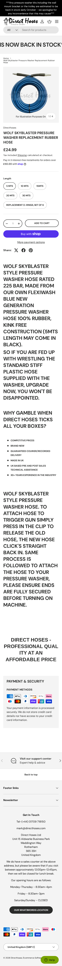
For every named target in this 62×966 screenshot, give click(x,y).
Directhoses (9, 127)
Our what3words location (31, 910)
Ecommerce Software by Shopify (38, 958)
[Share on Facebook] (23, 250)
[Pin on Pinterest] (30, 250)
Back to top (31, 774)
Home (6, 58)
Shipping (22, 155)
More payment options (31, 242)
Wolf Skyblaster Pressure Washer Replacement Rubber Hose (29, 61)
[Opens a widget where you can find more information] (50, 960)
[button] (49, 21)
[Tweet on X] (16, 250)
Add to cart (41, 223)
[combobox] (31, 29)
